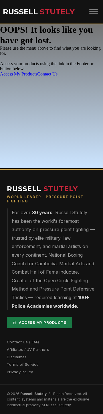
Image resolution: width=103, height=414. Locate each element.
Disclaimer (16, 357)
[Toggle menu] (93, 11)
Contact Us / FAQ (23, 342)
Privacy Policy (20, 371)
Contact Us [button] (47, 73)
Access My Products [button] (18, 73)
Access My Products (42, 322)
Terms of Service (23, 364)
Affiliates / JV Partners (28, 349)
